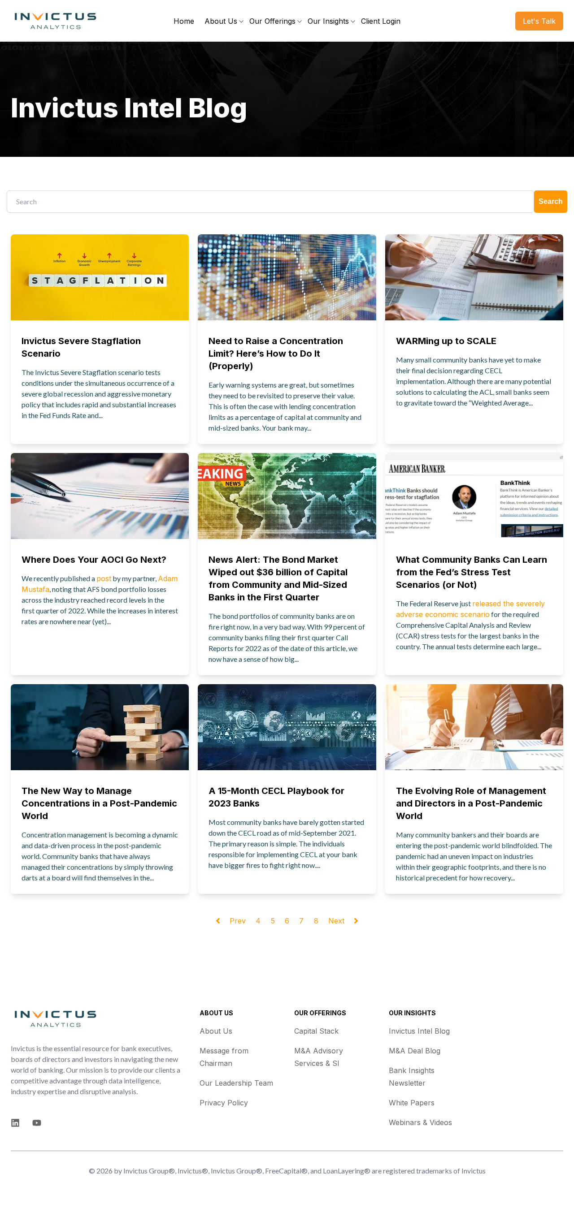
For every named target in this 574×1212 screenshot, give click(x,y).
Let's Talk (539, 21)
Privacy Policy (224, 1102)
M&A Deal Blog (414, 1050)
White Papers (412, 1102)
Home (184, 21)
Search (551, 201)
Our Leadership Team (236, 1082)
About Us (216, 1031)
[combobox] (270, 201)
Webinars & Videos (420, 1122)
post (103, 578)
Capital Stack (316, 1031)
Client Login (380, 21)
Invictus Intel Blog (419, 1031)
